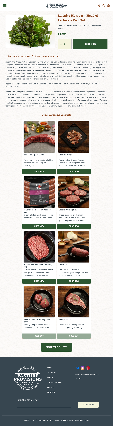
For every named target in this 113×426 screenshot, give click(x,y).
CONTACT (51, 392)
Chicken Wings (65, 155)
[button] (4, 5)
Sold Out (39, 336)
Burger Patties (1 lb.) (68, 210)
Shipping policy (67, 420)
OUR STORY (51, 372)
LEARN (50, 377)
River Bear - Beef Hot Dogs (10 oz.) (38, 211)
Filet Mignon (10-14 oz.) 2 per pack (37, 321)
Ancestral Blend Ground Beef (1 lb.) (38, 266)
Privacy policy (54, 420)
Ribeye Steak (65, 320)
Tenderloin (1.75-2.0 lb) (34, 155)
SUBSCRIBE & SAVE (54, 382)
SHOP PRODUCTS (56, 347)
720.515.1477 (80, 379)
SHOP (49, 367)
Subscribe (88, 405)
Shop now (39, 171)
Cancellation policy (82, 420)
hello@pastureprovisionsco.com (87, 374)
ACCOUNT (51, 387)
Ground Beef (64, 265)
